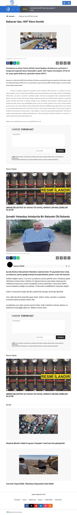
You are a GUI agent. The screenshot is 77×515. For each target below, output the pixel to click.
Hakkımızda (32, 500)
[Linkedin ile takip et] (40, 506)
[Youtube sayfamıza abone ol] (36, 506)
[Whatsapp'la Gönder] (18, 63)
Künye (24, 500)
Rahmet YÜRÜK (19, 266)
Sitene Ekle (58, 500)
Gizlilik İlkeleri (49, 500)
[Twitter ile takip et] (31, 506)
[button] (61, 63)
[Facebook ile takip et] (66, 266)
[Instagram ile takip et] (69, 266)
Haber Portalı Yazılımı (15, 512)
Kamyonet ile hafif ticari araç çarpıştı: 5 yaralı (42, 9)
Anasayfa (11, 16)
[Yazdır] (57, 63)
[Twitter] (11, 63)
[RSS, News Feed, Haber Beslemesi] (50, 506)
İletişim (40, 500)
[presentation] (13, 9)
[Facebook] (7, 63)
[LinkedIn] (14, 63)
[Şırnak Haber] (11, 3)
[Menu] (64, 3)
